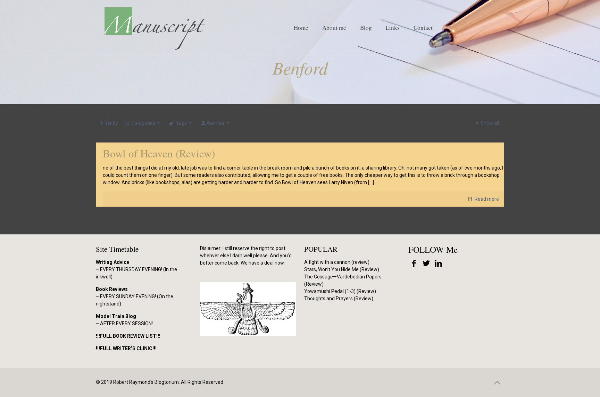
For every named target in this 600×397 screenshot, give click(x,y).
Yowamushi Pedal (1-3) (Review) (340, 291)
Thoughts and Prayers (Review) (338, 298)
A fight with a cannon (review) (336, 262)
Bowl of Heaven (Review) (159, 153)
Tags (181, 123)
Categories (143, 123)
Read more (487, 199)
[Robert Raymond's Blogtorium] (154, 27)
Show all (490, 123)
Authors (215, 123)
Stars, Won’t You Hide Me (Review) (341, 269)
